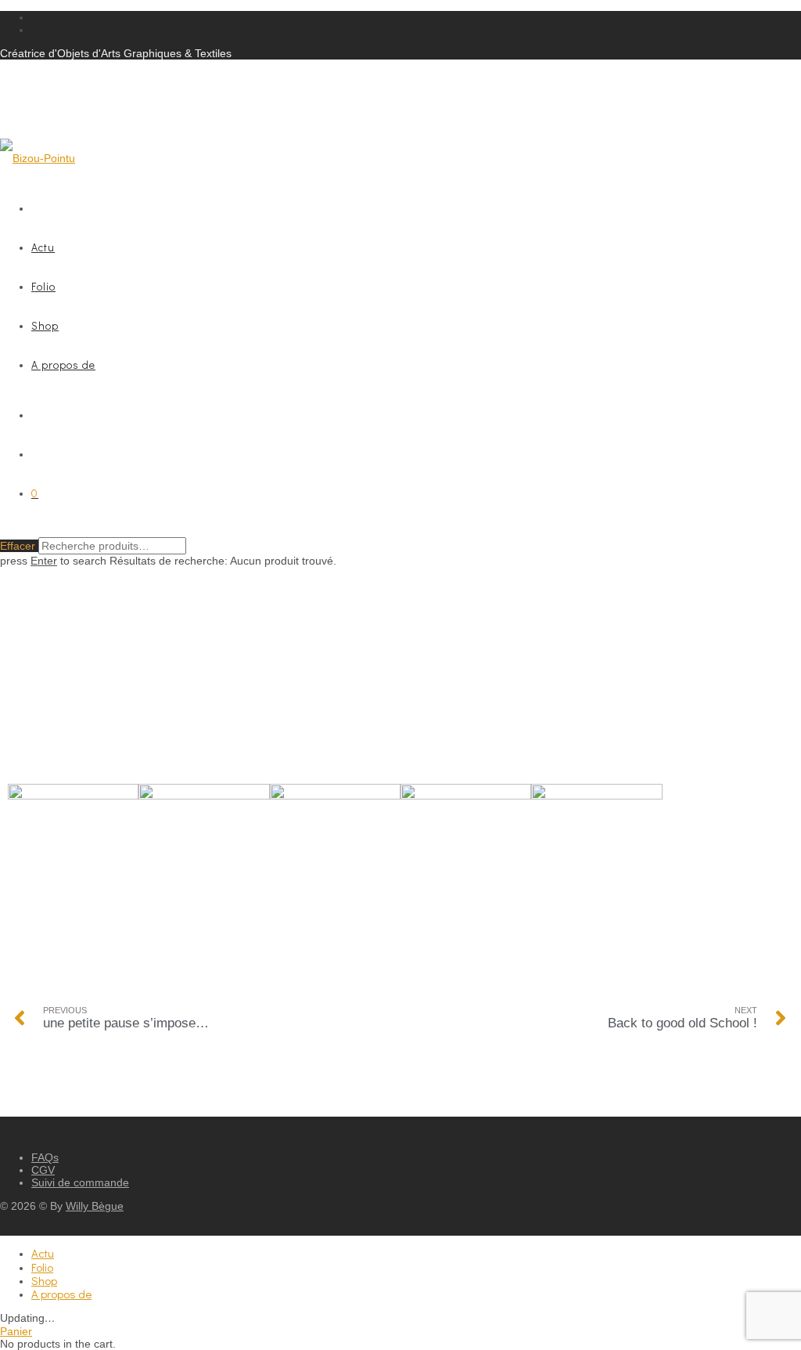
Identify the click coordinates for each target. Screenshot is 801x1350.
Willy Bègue (95, 1206)
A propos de (63, 364)
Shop (45, 325)
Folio (43, 286)
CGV (43, 1170)
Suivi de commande (80, 1182)
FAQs (45, 1157)
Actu (43, 247)
